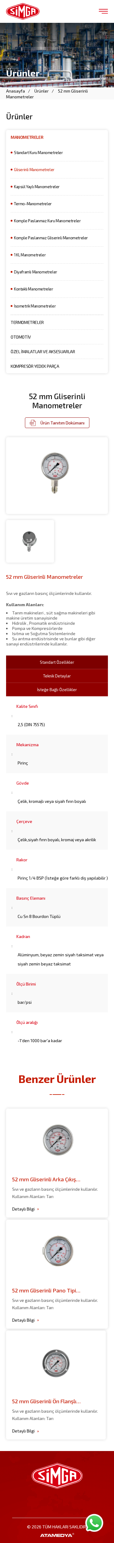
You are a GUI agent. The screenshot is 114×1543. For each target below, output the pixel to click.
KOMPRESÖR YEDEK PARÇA (35, 366)
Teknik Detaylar (57, 675)
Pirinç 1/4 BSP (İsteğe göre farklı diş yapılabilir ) (63, 877)
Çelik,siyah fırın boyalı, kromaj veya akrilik (57, 839)
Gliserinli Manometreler (34, 169)
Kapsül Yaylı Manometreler (37, 186)
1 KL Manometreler (30, 254)
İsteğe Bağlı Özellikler (57, 689)
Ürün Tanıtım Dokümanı (62, 422)
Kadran (23, 936)
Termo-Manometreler (33, 203)
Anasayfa (15, 90)
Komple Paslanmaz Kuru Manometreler (47, 220)
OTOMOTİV (21, 336)
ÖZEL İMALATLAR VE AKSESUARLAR (43, 351)
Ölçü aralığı (27, 1022)
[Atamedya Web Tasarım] (57, 1535)
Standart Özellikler (57, 662)
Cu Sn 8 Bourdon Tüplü (39, 916)
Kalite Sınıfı (27, 706)
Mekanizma (27, 744)
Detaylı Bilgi (23, 1208)
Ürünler (41, 90)
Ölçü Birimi (26, 983)
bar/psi (25, 1002)
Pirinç (23, 762)
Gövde (22, 783)
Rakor (21, 859)
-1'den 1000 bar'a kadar (40, 1040)
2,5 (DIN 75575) (31, 724)
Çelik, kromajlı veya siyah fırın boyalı (52, 801)
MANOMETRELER (27, 137)
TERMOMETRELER (27, 322)
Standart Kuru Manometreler (38, 152)
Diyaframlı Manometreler (35, 271)
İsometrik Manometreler (35, 306)
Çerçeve (24, 821)
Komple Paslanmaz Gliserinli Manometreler (51, 237)
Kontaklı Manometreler (33, 288)
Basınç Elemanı (30, 898)
